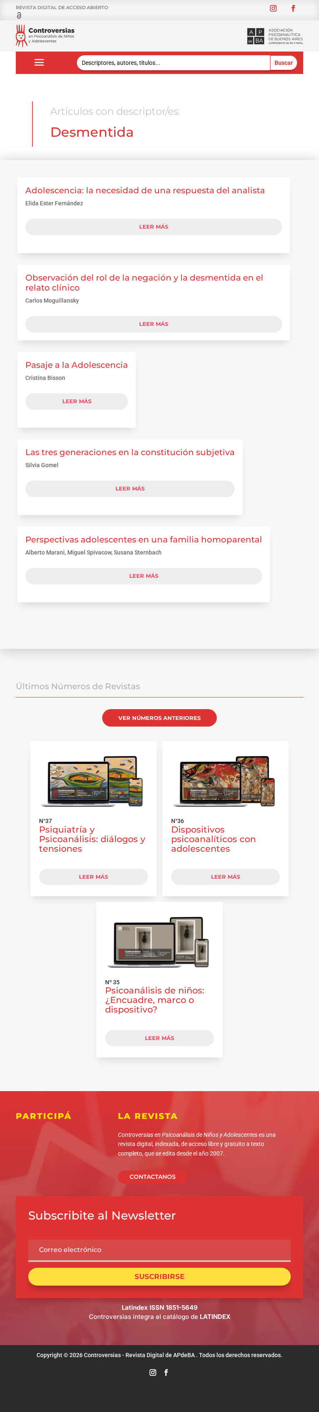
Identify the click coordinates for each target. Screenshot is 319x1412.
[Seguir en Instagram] (273, 8)
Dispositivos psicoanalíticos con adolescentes (213, 839)
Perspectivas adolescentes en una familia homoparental (143, 540)
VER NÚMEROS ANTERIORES (159, 718)
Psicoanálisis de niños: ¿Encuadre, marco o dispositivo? (154, 1000)
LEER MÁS (93, 876)
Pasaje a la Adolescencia (76, 365)
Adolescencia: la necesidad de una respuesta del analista (145, 190)
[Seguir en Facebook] (293, 8)
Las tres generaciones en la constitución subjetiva (130, 452)
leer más (153, 226)
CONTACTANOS (153, 1176)
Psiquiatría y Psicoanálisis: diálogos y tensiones (92, 839)
